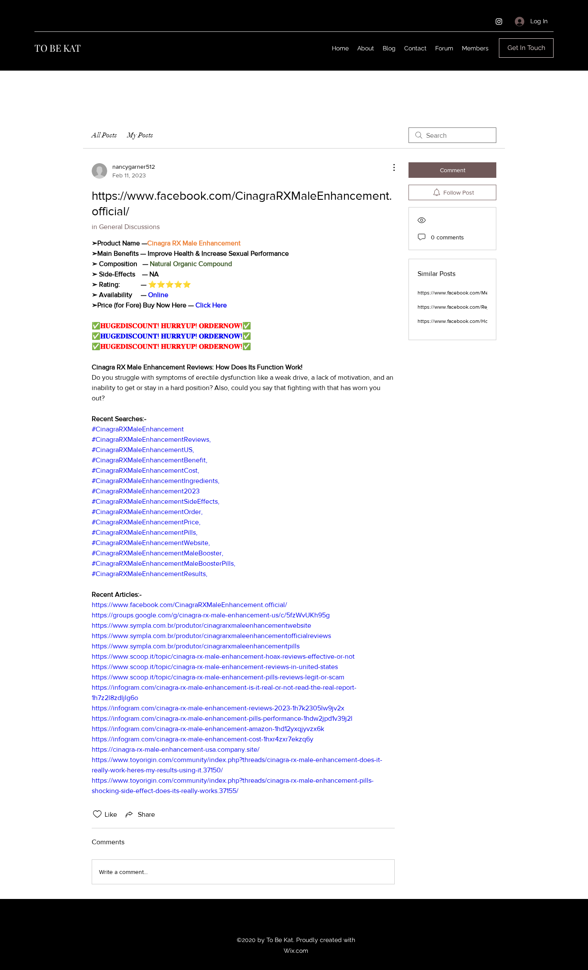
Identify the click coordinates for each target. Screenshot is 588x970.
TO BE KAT (57, 47)
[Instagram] (499, 21)
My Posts (140, 135)
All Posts (104, 135)
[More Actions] (389, 167)
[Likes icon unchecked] (97, 814)
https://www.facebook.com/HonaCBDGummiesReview (480, 321)
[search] (452, 135)
